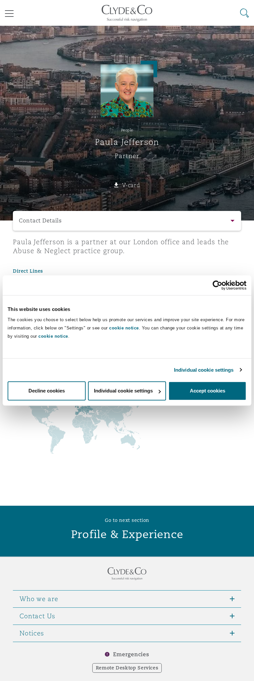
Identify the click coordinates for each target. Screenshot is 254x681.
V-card (131, 185)
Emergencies (131, 654)
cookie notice (124, 327)
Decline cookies (46, 390)
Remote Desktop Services (127, 668)
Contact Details (40, 220)
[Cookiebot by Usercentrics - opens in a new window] (217, 285)
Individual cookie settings (204, 370)
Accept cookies (207, 390)
